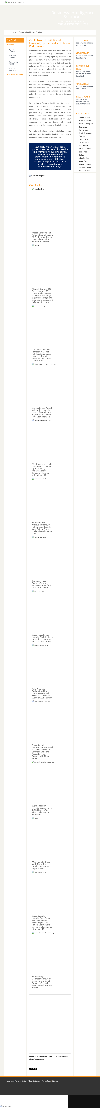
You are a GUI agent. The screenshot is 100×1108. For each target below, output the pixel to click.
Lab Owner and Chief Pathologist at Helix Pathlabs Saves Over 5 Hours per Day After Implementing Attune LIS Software (41, 355)
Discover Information (13, 50)
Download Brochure (15, 75)
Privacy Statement (34, 1081)
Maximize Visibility (12, 57)
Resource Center (20, 1081)
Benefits (10, 45)
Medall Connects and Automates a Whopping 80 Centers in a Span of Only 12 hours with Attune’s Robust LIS (42, 237)
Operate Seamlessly (13, 69)
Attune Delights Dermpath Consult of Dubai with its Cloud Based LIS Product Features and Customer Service (42, 982)
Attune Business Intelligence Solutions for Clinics (46, 1056)
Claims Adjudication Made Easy (84, 158)
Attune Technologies (36, 1059)
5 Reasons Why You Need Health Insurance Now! (85, 168)
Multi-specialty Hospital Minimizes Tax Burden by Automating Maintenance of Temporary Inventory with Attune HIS (42, 469)
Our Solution (12, 40)
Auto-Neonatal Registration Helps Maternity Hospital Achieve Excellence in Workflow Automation (42, 693)
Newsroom (10, 1081)
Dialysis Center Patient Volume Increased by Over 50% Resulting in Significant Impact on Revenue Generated (42, 412)
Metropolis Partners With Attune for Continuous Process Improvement (41, 865)
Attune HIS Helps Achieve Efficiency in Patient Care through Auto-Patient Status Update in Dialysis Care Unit (42, 528)
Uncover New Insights (14, 63)
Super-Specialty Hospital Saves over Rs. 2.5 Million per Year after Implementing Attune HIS (42, 810)
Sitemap (55, 1081)
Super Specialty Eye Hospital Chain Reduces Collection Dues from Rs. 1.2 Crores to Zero (42, 638)
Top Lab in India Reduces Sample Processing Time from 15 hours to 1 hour (41, 584)
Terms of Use (46, 1081)
